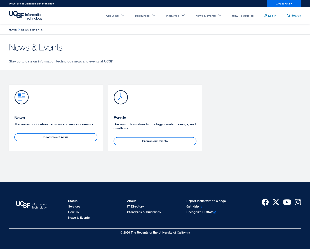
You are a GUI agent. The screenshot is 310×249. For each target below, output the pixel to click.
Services (74, 206)
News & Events (206, 15)
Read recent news (55, 137)
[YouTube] (287, 202)
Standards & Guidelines (144, 212)
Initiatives (172, 15)
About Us (112, 15)
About (131, 201)
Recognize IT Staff (199, 212)
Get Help (192, 206)
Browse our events (155, 141)
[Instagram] (298, 202)
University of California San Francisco (31, 3)
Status (73, 201)
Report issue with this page (206, 201)
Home (13, 29)
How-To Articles (242, 15)
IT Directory (135, 206)
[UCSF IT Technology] (26, 15)
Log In (271, 15)
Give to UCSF (284, 3)
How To (73, 212)
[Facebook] (265, 202)
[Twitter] (276, 202)
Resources (142, 15)
